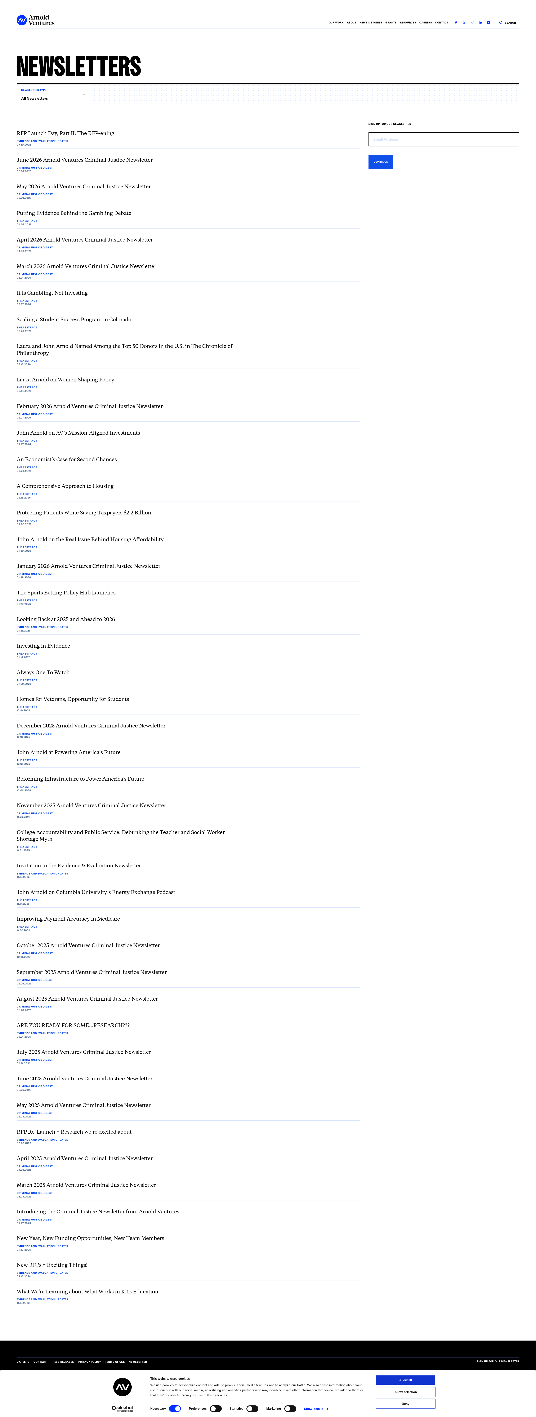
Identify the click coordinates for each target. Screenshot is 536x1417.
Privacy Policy (89, 1361)
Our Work (336, 22)
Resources (408, 22)
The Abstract (27, 220)
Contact (441, 22)
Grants (391, 22)
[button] (53, 94)
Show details (313, 1409)
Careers (425, 22)
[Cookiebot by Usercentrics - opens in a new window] (122, 1409)
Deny (405, 1403)
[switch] (216, 1408)
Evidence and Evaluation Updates (42, 141)
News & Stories (370, 22)
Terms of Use (115, 1361)
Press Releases (62, 1361)
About (351, 22)
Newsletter (138, 1361)
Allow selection (405, 1392)
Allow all (405, 1380)
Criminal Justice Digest (35, 167)
